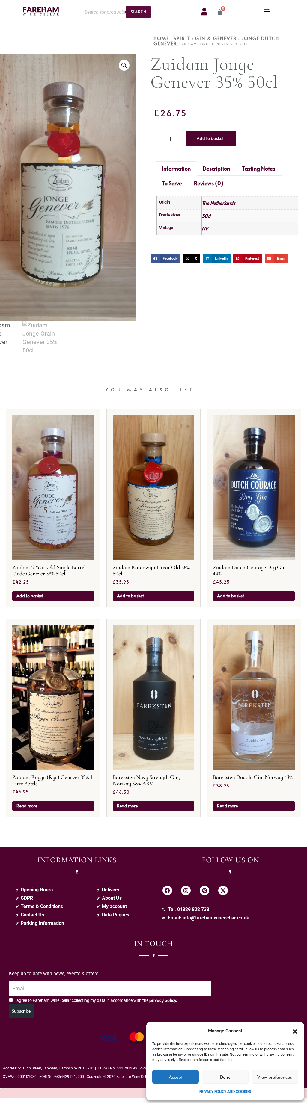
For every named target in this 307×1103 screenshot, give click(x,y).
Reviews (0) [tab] (208, 183)
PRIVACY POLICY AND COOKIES (225, 1091)
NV (205, 228)
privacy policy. (163, 1000)
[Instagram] (186, 890)
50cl (206, 215)
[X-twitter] (223, 890)
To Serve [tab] (172, 183)
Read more (26, 806)
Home (161, 38)
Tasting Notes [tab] (258, 168)
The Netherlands (218, 202)
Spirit (182, 38)
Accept (176, 1077)
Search (138, 12)
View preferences (274, 1077)
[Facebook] (167, 890)
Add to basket (210, 138)
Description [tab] (216, 168)
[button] (295, 1031)
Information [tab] (176, 168)
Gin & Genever (216, 38)
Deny (225, 1077)
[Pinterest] (204, 890)
